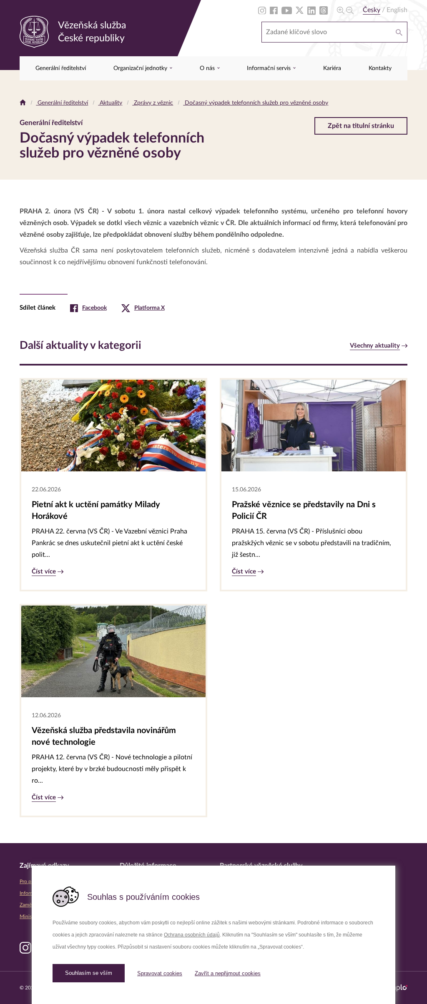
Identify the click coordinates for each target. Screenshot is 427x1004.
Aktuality (110, 103)
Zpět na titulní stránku (361, 126)
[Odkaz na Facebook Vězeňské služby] (274, 10)
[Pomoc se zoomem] (345, 10)
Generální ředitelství (60, 68)
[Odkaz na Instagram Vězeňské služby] (262, 10)
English (397, 10)
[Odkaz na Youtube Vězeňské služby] (286, 10)
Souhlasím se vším (88, 973)
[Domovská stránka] (23, 103)
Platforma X (149, 308)
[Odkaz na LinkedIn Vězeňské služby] (311, 10)
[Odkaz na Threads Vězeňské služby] (323, 10)
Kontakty (380, 68)
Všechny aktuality (375, 346)
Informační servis (269, 68)
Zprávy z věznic (152, 103)
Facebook (94, 308)
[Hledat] (399, 32)
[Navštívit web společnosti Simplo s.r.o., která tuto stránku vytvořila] (396, 987)
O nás (208, 68)
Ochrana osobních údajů (192, 935)
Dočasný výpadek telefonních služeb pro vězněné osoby (255, 103)
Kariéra (332, 68)
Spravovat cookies (159, 973)
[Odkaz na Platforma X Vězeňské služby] (300, 10)
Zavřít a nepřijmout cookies (228, 973)
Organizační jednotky (141, 68)
